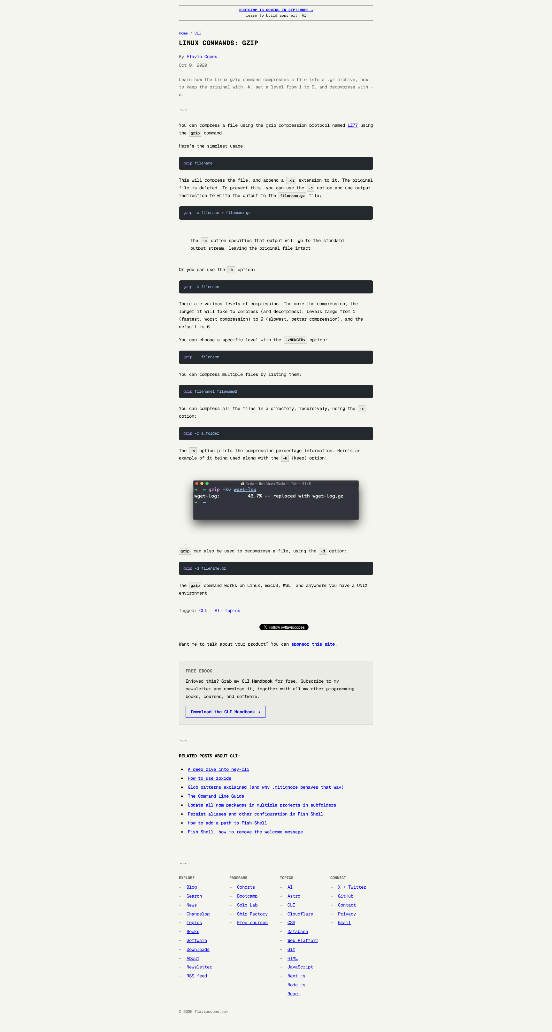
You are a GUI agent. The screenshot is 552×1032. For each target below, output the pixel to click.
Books (193, 931)
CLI (198, 33)
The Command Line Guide (216, 796)
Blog (192, 887)
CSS (291, 922)
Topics (194, 922)
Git (291, 949)
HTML (293, 958)
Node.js (296, 985)
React (294, 994)
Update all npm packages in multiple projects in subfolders (262, 805)
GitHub (345, 896)
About (193, 958)
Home (183, 33)
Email (344, 922)
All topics (227, 610)
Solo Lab (247, 905)
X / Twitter (352, 887)
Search (194, 896)
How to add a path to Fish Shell (227, 823)
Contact (347, 905)
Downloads (198, 949)
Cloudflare (300, 914)
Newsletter (199, 967)
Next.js (296, 976)
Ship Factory (252, 914)
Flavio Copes (202, 56)
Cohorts (246, 887)
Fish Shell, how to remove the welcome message (245, 832)
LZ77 (353, 125)
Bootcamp (247, 896)
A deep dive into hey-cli (218, 769)
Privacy (347, 914)
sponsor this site (313, 644)
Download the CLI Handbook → (225, 712)
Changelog (198, 914)
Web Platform (303, 940)
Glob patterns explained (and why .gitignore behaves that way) (266, 787)
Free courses (252, 922)
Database (298, 931)
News (192, 905)
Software (197, 940)
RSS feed (197, 976)
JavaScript (300, 967)
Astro (294, 896)
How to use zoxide (209, 778)
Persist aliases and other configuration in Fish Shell (255, 814)
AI (290, 887)
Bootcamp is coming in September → (276, 10)
